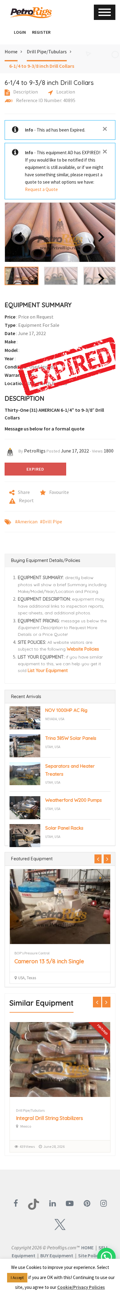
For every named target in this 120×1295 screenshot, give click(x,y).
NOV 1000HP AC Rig (66, 710)
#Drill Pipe (51, 521)
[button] (8, 32)
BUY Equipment (56, 1255)
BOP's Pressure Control (32, 953)
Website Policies (83, 649)
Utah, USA (52, 747)
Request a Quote (41, 189)
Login (20, 32)
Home (11, 51)
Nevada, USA (54, 719)
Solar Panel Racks (64, 828)
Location (65, 92)
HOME (87, 1247)
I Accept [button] (17, 1277)
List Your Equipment (48, 670)
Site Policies (91, 1255)
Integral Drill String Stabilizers (49, 1118)
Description (25, 92)
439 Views (27, 1146)
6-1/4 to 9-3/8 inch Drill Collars (41, 66)
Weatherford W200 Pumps (73, 800)
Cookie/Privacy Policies (81, 1287)
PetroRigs (35, 451)
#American (26, 521)
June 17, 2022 (75, 451)
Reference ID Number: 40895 (45, 100)
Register (41, 32)
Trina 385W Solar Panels (70, 738)
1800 (109, 451)
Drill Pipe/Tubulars (47, 51)
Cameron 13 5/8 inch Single (49, 961)
